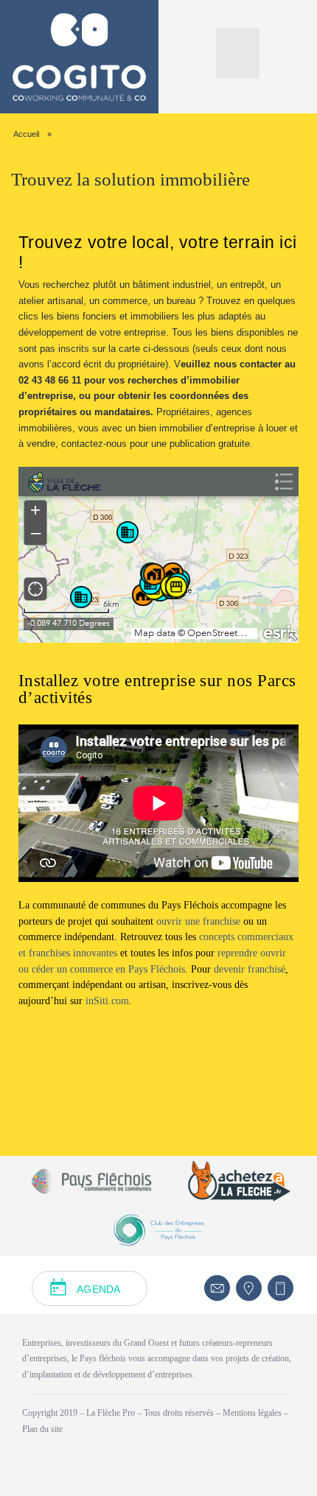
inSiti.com (107, 1000)
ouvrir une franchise (198, 921)
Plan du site (42, 1429)
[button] (237, 53)
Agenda (99, 1289)
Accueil (26, 134)
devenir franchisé (249, 969)
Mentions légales (253, 1413)
